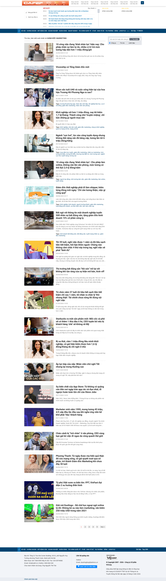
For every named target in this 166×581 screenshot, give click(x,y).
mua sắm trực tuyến (66, 152)
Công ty (113, 43)
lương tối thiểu (71, 154)
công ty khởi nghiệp (97, 127)
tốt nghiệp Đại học (95, 104)
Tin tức (122, 43)
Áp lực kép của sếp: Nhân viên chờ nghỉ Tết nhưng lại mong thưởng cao (77, 365)
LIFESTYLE (122, 31)
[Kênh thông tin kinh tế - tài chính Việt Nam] (45, 3)
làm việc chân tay (88, 206)
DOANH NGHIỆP (53, 31)
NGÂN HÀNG (63, 31)
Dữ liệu (133, 31)
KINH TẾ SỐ (100, 31)
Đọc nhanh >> (92, 8)
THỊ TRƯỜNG (109, 31)
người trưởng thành (83, 204)
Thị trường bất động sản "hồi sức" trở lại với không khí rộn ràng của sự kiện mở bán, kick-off (80, 270)
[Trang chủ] (19, 31)
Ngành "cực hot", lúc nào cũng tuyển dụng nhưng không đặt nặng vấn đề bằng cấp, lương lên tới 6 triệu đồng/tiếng (80, 138)
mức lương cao (95, 154)
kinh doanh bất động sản (68, 234)
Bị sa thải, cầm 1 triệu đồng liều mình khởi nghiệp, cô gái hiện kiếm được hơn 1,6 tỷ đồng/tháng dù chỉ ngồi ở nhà (77, 344)
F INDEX (140, 31)
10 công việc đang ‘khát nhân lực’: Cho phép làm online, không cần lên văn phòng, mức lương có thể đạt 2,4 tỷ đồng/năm (80, 165)
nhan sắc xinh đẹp (82, 104)
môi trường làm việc (77, 179)
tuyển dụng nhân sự (92, 234)
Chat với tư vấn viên (87, 566)
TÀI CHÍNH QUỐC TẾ (85, 31)
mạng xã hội (74, 129)
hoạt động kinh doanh (63, 206)
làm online (101, 179)
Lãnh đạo (132, 43)
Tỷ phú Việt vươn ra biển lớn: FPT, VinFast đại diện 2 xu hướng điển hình (79, 484)
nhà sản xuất (73, 127)
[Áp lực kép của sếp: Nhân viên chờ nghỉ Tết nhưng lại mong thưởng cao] (39, 372)
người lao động (65, 179)
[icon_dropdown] (142, 2)
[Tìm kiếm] (134, 39)
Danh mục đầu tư (33, 17)
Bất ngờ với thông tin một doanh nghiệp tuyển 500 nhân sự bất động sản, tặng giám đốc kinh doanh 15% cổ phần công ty (79, 215)
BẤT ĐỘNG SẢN (42, 31)
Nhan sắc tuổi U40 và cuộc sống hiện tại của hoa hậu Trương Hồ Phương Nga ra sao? (80, 91)
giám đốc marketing (68, 105)
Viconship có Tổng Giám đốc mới (72, 67)
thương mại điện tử (82, 154)
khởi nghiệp (64, 127)
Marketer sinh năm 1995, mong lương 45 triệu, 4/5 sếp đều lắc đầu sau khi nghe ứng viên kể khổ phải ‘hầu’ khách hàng (79, 412)
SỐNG (116, 31)
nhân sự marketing (94, 152)
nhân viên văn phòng (83, 105)
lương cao (73, 156)
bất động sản (81, 234)
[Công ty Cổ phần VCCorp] (124, 557)
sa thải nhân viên (76, 206)
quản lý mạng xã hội (62, 129)
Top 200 (145, 549)
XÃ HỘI (23, 31)
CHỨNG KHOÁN (31, 31)
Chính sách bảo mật (30, 579)
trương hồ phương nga (67, 104)
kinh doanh (72, 204)
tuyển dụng (65, 156)
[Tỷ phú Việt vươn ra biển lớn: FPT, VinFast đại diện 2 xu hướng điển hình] (39, 490)
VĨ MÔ (94, 31)
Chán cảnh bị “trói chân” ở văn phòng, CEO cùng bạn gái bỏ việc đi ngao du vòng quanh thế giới (80, 434)
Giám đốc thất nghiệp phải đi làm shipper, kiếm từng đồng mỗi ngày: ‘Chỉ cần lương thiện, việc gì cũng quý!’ (80, 190)
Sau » (103, 527)
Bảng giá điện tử (32, 12)
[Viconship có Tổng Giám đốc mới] (39, 75)
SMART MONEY (73, 31)
